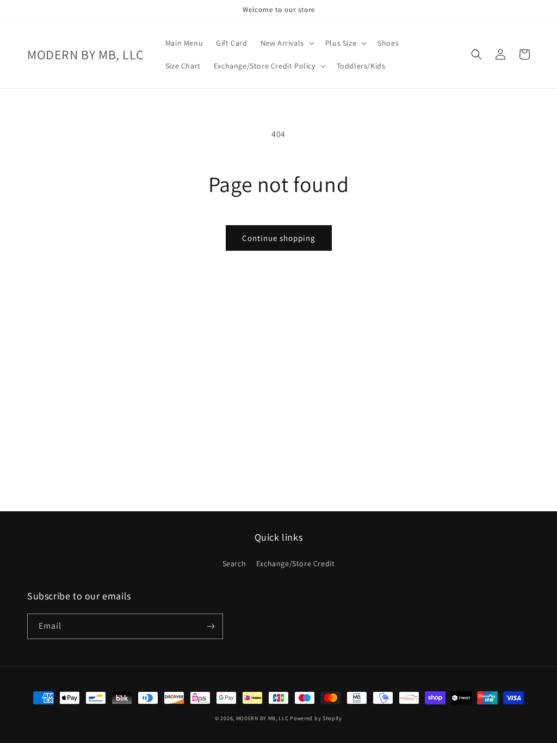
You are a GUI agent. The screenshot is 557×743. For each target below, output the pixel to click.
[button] (286, 43)
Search (234, 563)
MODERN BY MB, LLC (262, 718)
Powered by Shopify (316, 718)
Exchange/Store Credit (295, 563)
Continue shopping (278, 238)
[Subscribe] (210, 626)
